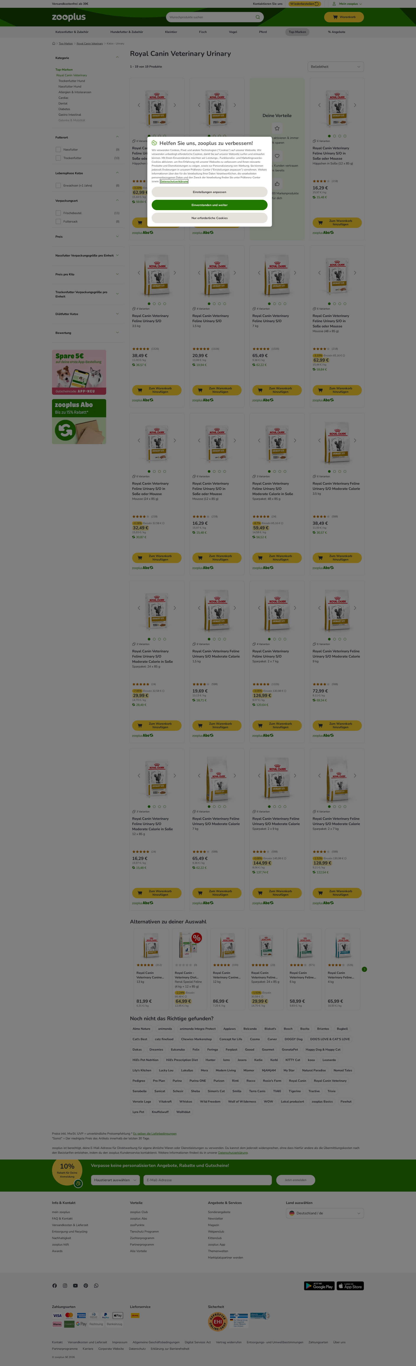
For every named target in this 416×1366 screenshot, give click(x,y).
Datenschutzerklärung (174, 181)
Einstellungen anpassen (209, 192)
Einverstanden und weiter (210, 205)
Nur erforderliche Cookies (210, 218)
